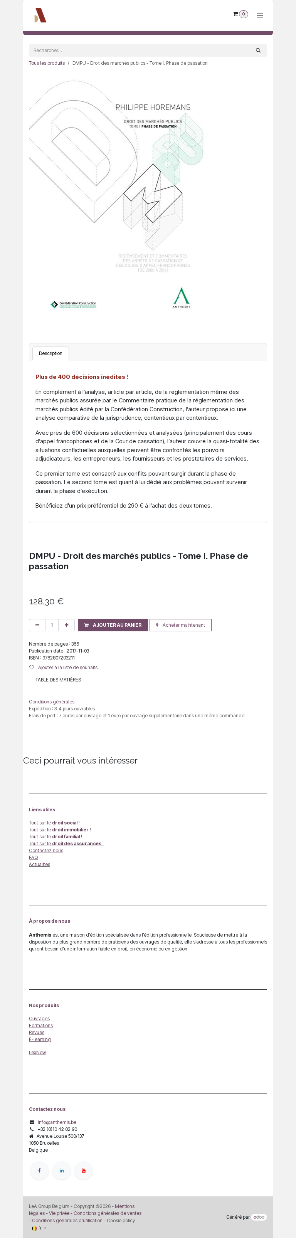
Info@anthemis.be (57, 1122)
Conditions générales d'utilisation (67, 1220)
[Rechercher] (258, 50)
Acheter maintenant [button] (183, 625)
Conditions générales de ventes (106, 1213)
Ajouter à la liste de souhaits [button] (67, 667)
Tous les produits (47, 63)
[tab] (50, 353)
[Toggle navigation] (260, 15)
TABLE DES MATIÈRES (58, 680)
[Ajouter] (66, 625)
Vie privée (59, 1213)
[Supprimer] (37, 625)
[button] (113, 625)
